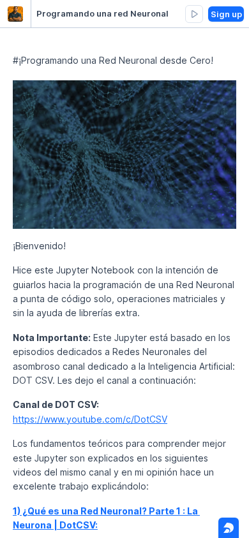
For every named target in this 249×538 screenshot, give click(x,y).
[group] (194, 14)
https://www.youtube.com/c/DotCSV (90, 419)
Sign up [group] (226, 14)
